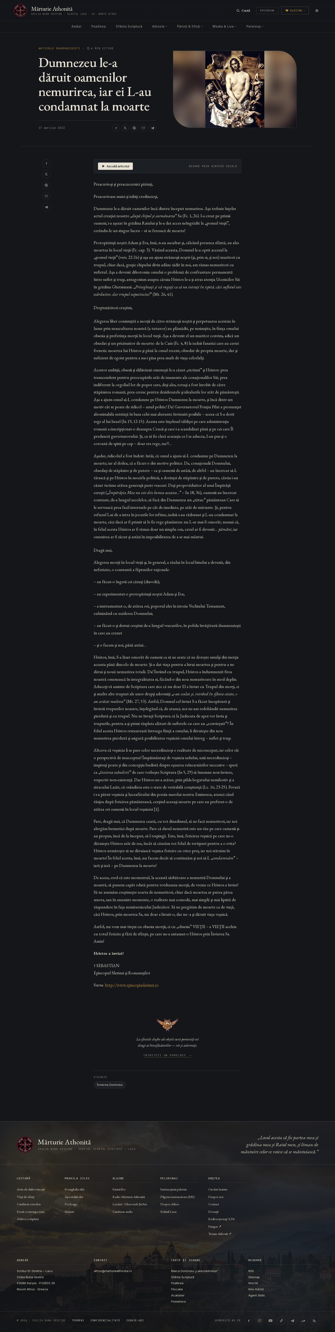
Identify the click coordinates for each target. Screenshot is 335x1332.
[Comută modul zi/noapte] (317, 10)
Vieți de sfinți (25, 1197)
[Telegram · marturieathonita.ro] (292, 1320)
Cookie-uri (135, 1320)
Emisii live (119, 1189)
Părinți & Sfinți (190, 26)
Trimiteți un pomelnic (167, 1055)
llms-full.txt (256, 1289)
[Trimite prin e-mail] (143, 128)
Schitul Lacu (168, 1211)
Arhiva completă (28, 1219)
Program (267, 10)
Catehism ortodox (29, 1204)
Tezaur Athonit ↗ (220, 1233)
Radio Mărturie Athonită (129, 1197)
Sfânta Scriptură (129, 26)
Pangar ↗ (215, 1226)
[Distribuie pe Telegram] (152, 128)
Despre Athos (169, 1204)
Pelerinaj (254, 26)
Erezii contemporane (31, 1211)
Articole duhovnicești (59, 48)
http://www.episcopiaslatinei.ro (132, 985)
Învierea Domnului (110, 1084)
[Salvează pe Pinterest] (134, 128)
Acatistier (178, 1295)
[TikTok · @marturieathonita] (281, 1320)
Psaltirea (98, 26)
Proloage (71, 1204)
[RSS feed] (314, 1320)
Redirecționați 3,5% (221, 1219)
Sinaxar (69, 1211)
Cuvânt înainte (217, 1189)
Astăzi (76, 26)
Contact (213, 1204)
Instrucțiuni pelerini (173, 1189)
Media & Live (224, 26)
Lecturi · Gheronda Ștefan (130, 1204)
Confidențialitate (105, 1320)
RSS (251, 1271)
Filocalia (177, 1289)
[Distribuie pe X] (125, 128)
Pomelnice (178, 1301)
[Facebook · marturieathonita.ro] (249, 1320)
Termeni (78, 1320)
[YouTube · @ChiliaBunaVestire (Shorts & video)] (270, 1320)
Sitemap (254, 1277)
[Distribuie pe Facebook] (116, 128)
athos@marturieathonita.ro (113, 1271)
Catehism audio (123, 1211)
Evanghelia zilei (74, 1189)
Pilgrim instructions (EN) (177, 1197)
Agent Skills (256, 1295)
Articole (159, 26)
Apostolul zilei (74, 1197)
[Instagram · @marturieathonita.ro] (259, 1320)
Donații (213, 1211)
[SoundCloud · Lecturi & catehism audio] (303, 1320)
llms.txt (253, 1283)
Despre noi (215, 1197)
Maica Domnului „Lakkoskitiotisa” (194, 1271)
